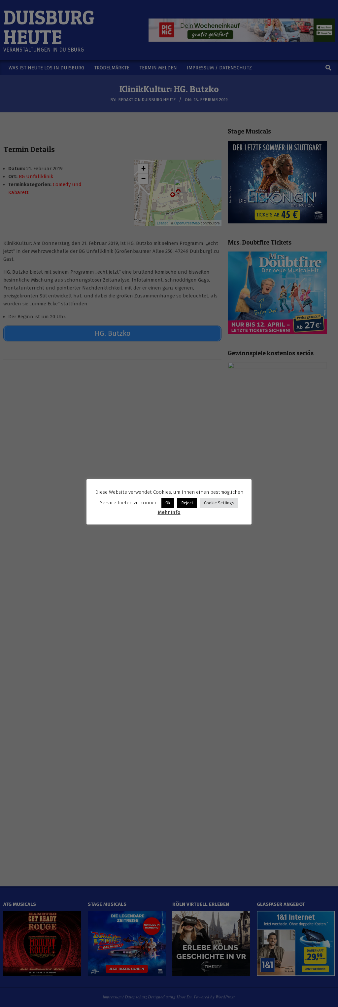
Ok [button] (167, 502)
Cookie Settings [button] (219, 502)
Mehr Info (169, 512)
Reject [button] (187, 502)
